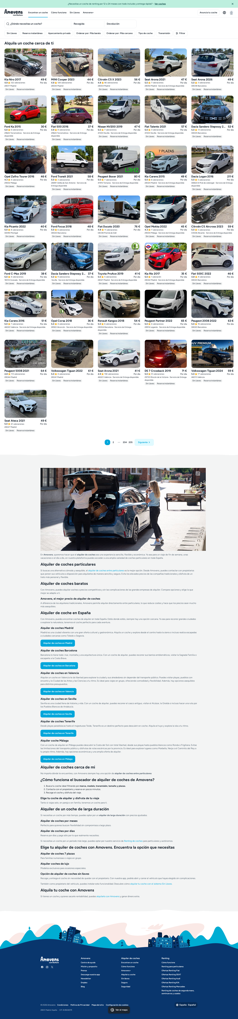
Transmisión (164, 33)
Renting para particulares (173, 966)
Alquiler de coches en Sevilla (57, 714)
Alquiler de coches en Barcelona (59, 665)
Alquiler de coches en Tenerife (58, 733)
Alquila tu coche (128, 974)
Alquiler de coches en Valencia (58, 691)
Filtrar (182, 33)
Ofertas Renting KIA (170, 982)
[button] (233, 4)
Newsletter (86, 978)
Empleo (84, 982)
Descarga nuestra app (90, 974)
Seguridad (125, 986)
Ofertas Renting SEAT (171, 974)
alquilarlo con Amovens (108, 896)
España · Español (187, 1005)
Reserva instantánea (32, 33)
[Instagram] (47, 967)
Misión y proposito (89, 966)
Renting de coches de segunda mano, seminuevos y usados (178, 992)
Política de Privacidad (80, 1005)
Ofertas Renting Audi (171, 978)
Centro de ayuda (88, 962)
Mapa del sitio (98, 1005)
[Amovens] (13, 12)
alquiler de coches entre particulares (106, 570)
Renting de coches (133, 841)
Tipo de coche (145, 33)
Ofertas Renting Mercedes (173, 986)
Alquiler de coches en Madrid (57, 643)
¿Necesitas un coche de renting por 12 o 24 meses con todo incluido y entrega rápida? (117, 3)
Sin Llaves (75, 12)
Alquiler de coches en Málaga (57, 759)
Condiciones (62, 1005)
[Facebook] (42, 967)
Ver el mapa (121, 1009)
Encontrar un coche (38, 12)
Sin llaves (125, 978)
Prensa (84, 970)
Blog (83, 986)
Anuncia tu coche (208, 12)
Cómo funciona (58, 12)
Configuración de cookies (117, 1005)
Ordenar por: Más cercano (119, 33)
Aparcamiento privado (59, 33)
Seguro (124, 982)
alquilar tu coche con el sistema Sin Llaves (151, 883)
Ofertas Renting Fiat (171, 970)
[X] (52, 967)
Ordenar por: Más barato (88, 33)
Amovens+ (88, 12)
